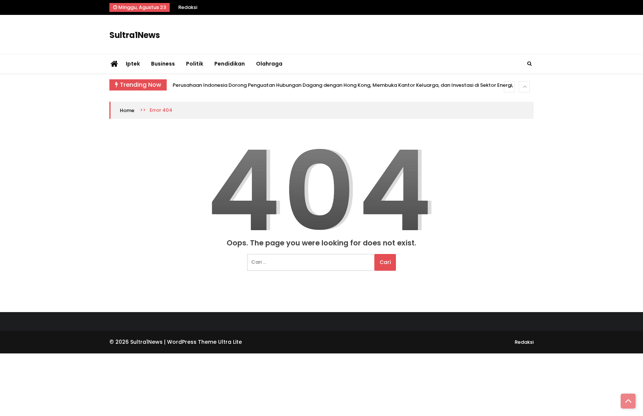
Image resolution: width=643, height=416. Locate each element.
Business (163, 63)
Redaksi (187, 7)
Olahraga (269, 63)
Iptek (133, 63)
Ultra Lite (230, 342)
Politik (194, 63)
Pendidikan (229, 63)
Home (127, 110)
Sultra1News (134, 35)
